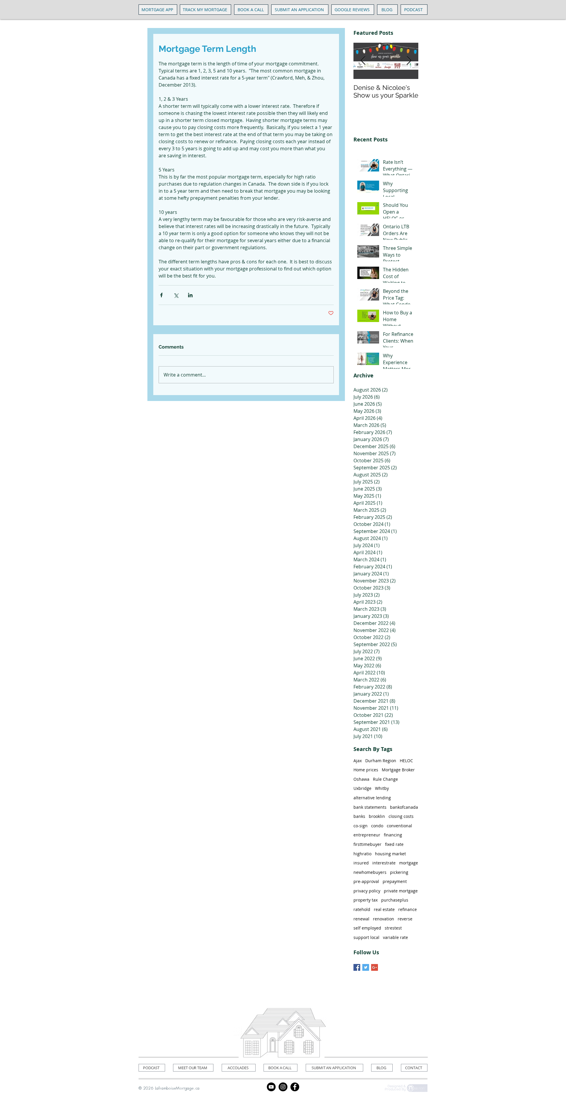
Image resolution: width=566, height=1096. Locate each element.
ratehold (361, 909)
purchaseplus (394, 900)
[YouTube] (271, 1086)
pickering (399, 872)
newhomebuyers (369, 872)
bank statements (369, 807)
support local (366, 937)
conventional (399, 825)
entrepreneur (366, 835)
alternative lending (372, 797)
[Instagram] (283, 1086)
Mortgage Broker (398, 770)
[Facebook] (294, 1086)
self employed (367, 928)
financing (393, 835)
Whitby (382, 788)
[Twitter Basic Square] (365, 967)
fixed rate (394, 844)
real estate (384, 909)
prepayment (395, 881)
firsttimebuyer (367, 844)
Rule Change (385, 779)
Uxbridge (362, 788)
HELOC (406, 760)
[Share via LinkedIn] (190, 295)
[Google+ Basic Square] (374, 967)
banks (359, 816)
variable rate (395, 937)
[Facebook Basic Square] (356, 967)
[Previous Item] (363, 60)
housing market (390, 853)
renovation (383, 919)
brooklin (377, 816)
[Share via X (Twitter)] (176, 295)
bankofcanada (404, 807)
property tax (365, 900)
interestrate (384, 863)
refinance (407, 909)
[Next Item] (409, 60)
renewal (361, 919)
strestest (393, 928)
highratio (362, 853)
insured (361, 863)
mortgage (408, 863)
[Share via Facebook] (161, 295)
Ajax (357, 760)
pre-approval (366, 881)
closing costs (401, 816)
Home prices (365, 770)
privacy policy (366, 891)
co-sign (360, 825)
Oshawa (361, 779)
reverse (405, 919)
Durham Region (380, 760)
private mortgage (401, 891)
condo (377, 825)
